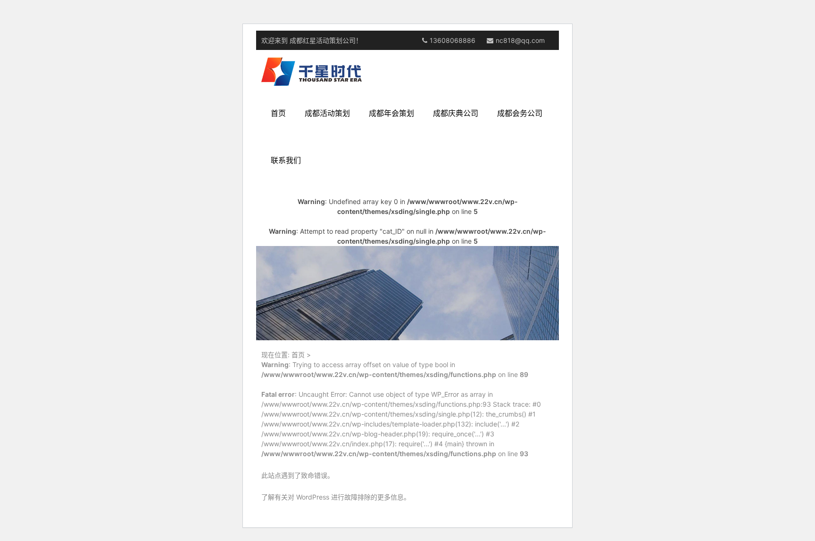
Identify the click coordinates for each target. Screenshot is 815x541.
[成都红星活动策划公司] (311, 71)
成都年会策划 (391, 113)
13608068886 (452, 40)
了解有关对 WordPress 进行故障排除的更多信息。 (335, 497)
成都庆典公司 (455, 113)
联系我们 (286, 160)
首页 (278, 113)
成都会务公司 (519, 113)
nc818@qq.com (520, 40)
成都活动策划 (327, 113)
